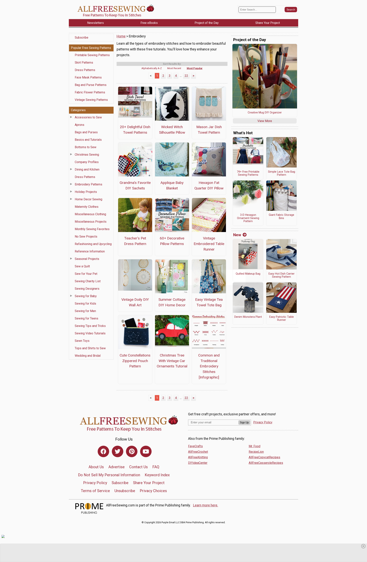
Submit (183, 304)
